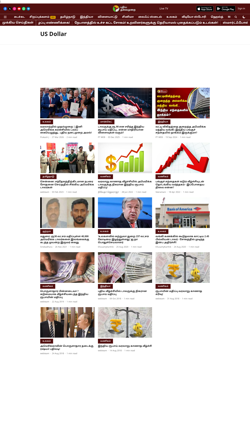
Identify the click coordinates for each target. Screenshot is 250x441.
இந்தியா (86, 17)
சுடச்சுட (19, 17)
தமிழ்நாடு (67, 17)
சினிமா (128, 17)
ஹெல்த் (217, 17)
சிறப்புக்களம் (39, 17)
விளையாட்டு (107, 17)
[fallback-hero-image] (67, 103)
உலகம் (172, 17)
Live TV (164, 8)
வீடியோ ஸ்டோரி (194, 17)
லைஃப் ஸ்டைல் (150, 17)
